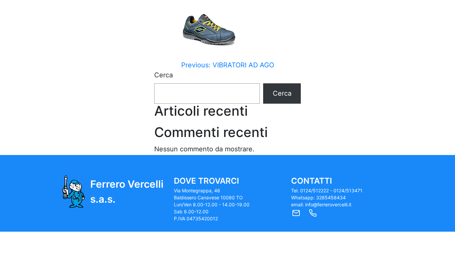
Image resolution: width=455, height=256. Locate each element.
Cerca (163, 75)
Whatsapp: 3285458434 (318, 197)
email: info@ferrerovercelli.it (321, 204)
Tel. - (326, 190)
